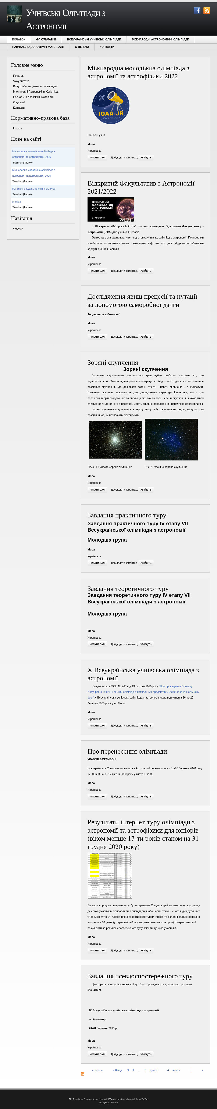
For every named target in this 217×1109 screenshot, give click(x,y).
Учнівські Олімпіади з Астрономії (91, 1099)
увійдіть (146, 157)
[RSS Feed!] (205, 13)
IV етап (16, 201)
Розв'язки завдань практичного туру (33, 188)
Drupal (114, 1102)
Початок (18, 39)
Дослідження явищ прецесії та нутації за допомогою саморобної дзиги (142, 300)
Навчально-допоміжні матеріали (38, 47)
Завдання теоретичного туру (128, 588)
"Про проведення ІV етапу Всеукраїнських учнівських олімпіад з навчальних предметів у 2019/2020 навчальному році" (143, 692)
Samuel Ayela (127, 1099)
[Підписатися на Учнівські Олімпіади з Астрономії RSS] (82, 1074)
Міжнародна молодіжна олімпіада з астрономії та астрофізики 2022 (138, 71)
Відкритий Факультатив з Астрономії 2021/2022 (141, 186)
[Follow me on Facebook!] (196, 13)
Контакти (107, 47)
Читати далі (98, 157)
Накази (17, 128)
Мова (91, 144)
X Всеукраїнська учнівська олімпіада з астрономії (143, 673)
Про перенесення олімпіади (127, 751)
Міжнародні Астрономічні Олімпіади (160, 39)
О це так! (82, 47)
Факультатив (46, 39)
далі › (153, 1070)
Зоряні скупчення (113, 362)
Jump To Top (142, 1099)
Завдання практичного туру (127, 514)
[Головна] (14, 21)
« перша (97, 1070)
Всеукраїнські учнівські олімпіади (94, 39)
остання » (173, 1070)
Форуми (18, 228)
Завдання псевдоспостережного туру (140, 975)
